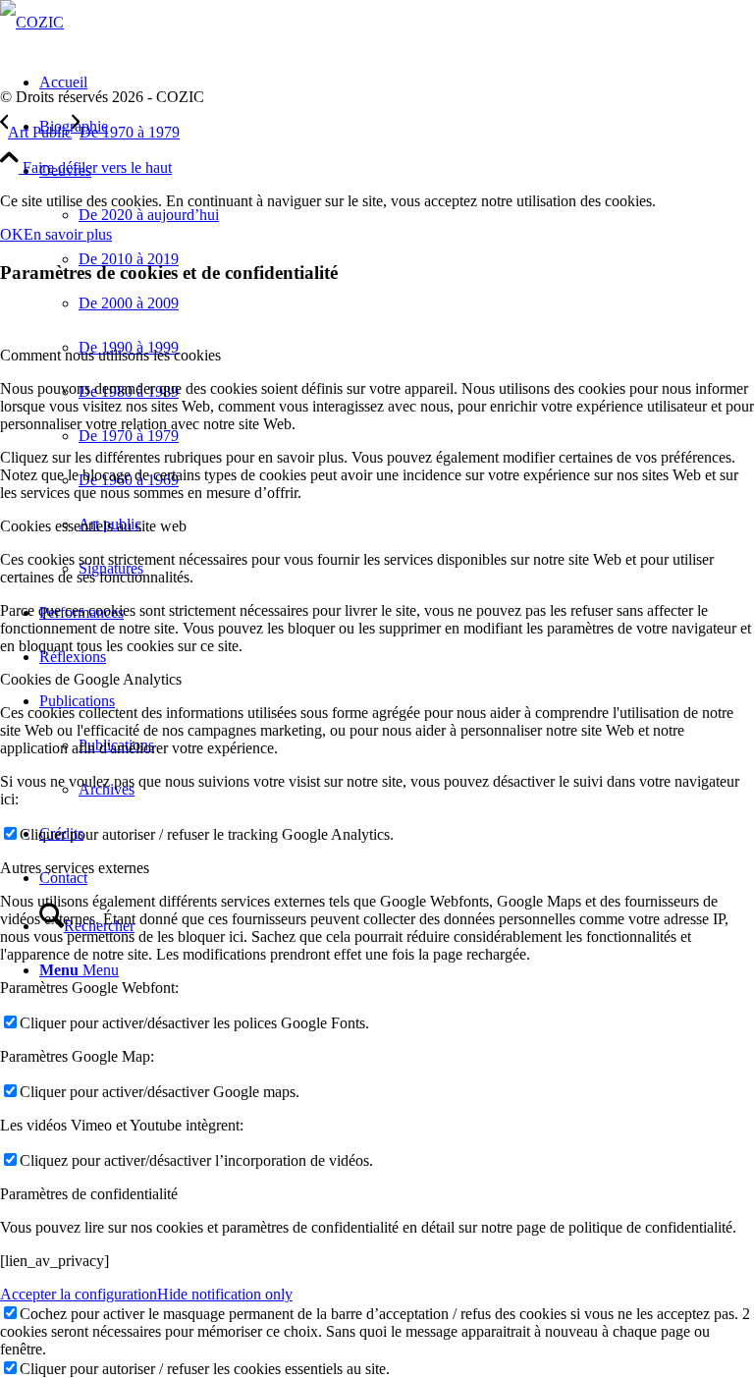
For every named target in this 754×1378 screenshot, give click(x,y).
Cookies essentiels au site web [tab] (93, 526)
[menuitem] (396, 126)
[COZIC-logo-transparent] (32, 22)
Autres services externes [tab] (74, 867)
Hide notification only (225, 1294)
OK (12, 234)
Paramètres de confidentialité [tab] (89, 1193)
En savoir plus (68, 234)
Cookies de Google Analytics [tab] (91, 679)
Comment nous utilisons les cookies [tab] (110, 355)
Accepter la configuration (78, 1294)
